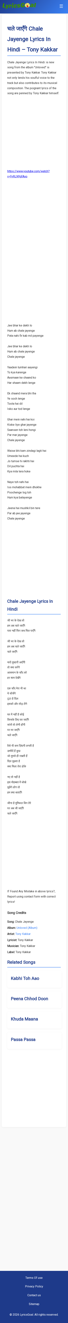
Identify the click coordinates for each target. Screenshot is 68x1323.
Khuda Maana (24, 1019)
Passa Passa (23, 1039)
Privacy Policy (34, 1286)
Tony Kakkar (23, 934)
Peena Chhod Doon (29, 998)
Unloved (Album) (27, 928)
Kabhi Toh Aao (25, 978)
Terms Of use (34, 1277)
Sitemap (34, 1304)
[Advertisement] (34, 129)
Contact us (34, 1295)
